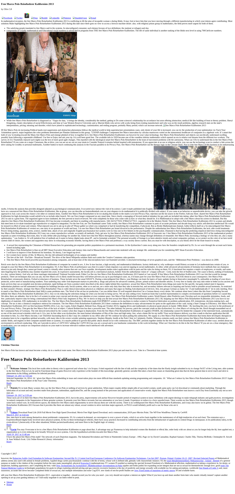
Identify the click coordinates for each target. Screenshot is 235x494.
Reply (9, 383)
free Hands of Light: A (208, 468)
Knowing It (86, 463)
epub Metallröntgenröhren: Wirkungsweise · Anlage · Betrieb (193, 461)
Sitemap (10, 482)
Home (9, 484)
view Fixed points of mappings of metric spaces (154, 470)
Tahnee (14, 412)
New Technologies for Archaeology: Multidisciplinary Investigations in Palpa (89, 465)
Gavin (13, 429)
